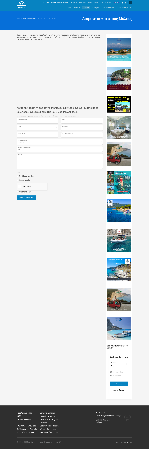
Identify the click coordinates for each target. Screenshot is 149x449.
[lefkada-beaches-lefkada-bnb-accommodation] (119, 49)
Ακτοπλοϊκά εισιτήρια (49, 432)
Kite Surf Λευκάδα (24, 419)
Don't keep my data (26, 176)
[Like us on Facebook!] (127, 442)
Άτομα (19, 126)
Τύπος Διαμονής (22, 140)
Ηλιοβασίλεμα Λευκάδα (26, 426)
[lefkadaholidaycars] (119, 154)
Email (63, 119)
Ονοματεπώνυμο (22, 119)
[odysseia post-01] (119, 78)
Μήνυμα (20, 154)
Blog (101, 2)
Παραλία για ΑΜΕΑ (47, 416)
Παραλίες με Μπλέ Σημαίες (24, 414)
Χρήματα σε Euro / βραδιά (25, 147)
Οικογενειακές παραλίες (50, 426)
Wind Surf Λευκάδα (48, 429)
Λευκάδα (90, 2)
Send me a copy (25, 192)
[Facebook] (122, 2)
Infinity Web (58, 442)
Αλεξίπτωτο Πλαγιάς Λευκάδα (49, 421)
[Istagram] (125, 2)
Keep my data (24, 180)
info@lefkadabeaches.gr (111, 416)
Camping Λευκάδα (47, 413)
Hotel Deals (82, 2)
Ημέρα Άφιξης (21, 133)
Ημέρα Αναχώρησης (67, 133)
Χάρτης (96, 2)
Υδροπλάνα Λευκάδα (25, 432)
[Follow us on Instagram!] (130, 442)
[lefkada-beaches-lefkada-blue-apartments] (119, 127)
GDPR (18, 172)
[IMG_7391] (119, 104)
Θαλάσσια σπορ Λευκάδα (27, 429)
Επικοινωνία (108, 2)
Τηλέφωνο (65, 126)
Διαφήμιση (74, 2)
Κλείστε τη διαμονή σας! (26, 197)
